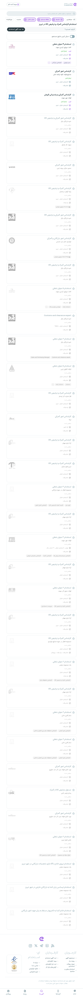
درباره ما (35, 963)
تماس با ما (35, 966)
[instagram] (30, 946)
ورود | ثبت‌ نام (12, 4)
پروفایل (8, 994)
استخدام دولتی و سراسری (70, 970)
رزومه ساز (72, 961)
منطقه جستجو (45, 20)
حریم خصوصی (34, 972)
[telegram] (41, 946)
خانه (74, 994)
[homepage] (41, 939)
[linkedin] (47, 946)
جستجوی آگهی (70, 958)
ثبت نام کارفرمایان (51, 964)
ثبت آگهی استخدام (15, 29)
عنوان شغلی (31, 20)
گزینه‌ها (58, 994)
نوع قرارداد (9, 20)
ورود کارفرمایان (51, 961)
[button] (70, 20)
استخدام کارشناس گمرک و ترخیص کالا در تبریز (57, 24)
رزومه (25, 994)
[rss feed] (52, 946)
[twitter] (36, 946)
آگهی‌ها (41, 994)
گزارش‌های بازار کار (51, 967)
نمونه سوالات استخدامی (71, 965)
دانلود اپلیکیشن (33, 969)
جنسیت (19, 20)
